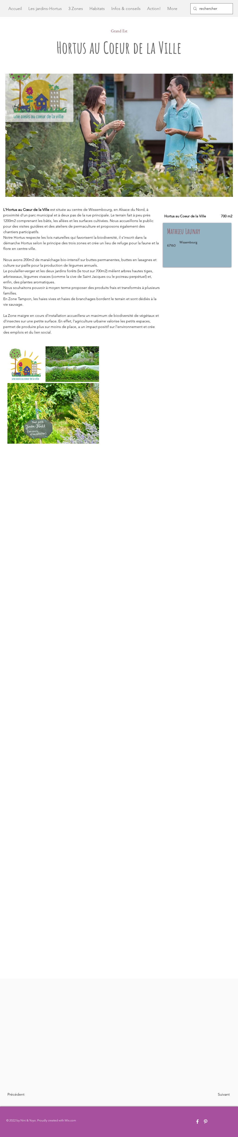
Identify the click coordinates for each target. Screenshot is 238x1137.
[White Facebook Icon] (197, 1121)
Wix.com (70, 1120)
